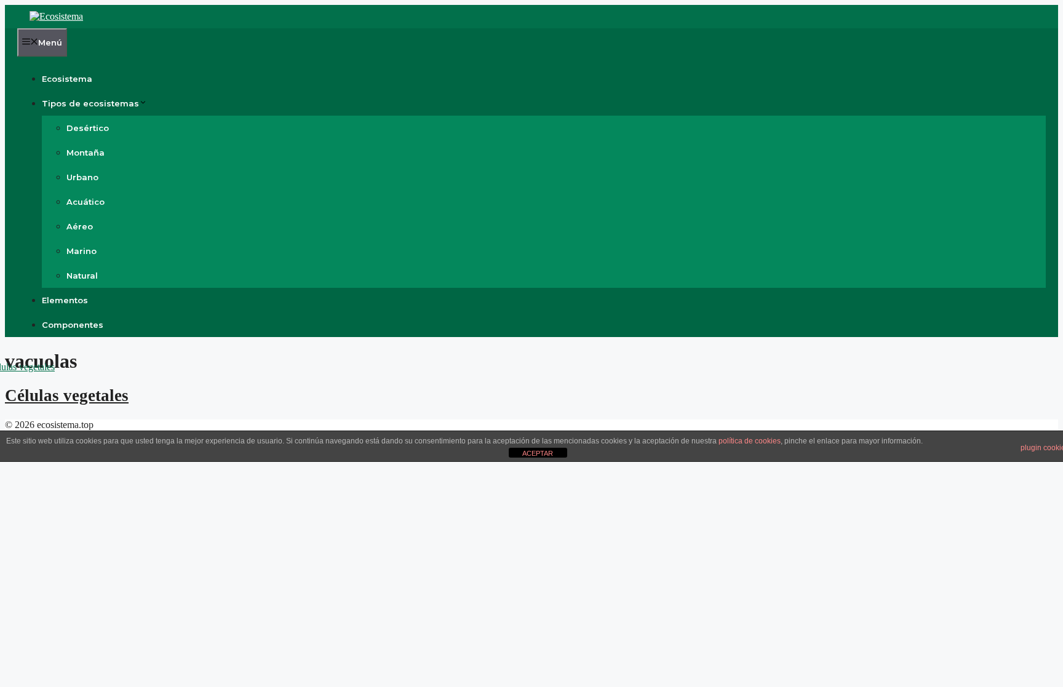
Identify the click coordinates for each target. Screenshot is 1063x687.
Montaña (85, 152)
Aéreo (79, 226)
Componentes (72, 325)
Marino (81, 251)
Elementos (65, 300)
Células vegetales (67, 395)
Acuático (85, 202)
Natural (82, 275)
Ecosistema (67, 79)
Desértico (87, 128)
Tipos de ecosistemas (90, 103)
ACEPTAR (537, 453)
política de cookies (750, 441)
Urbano (82, 177)
